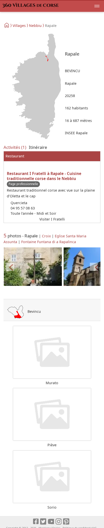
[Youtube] (51, 521)
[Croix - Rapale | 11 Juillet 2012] (33, 266)
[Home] (7, 25)
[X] (43, 521)
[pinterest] (66, 521)
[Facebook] (36, 521)
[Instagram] (59, 521)
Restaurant (15, 156)
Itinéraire (38, 147)
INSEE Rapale (76, 132)
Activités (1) (15, 147)
